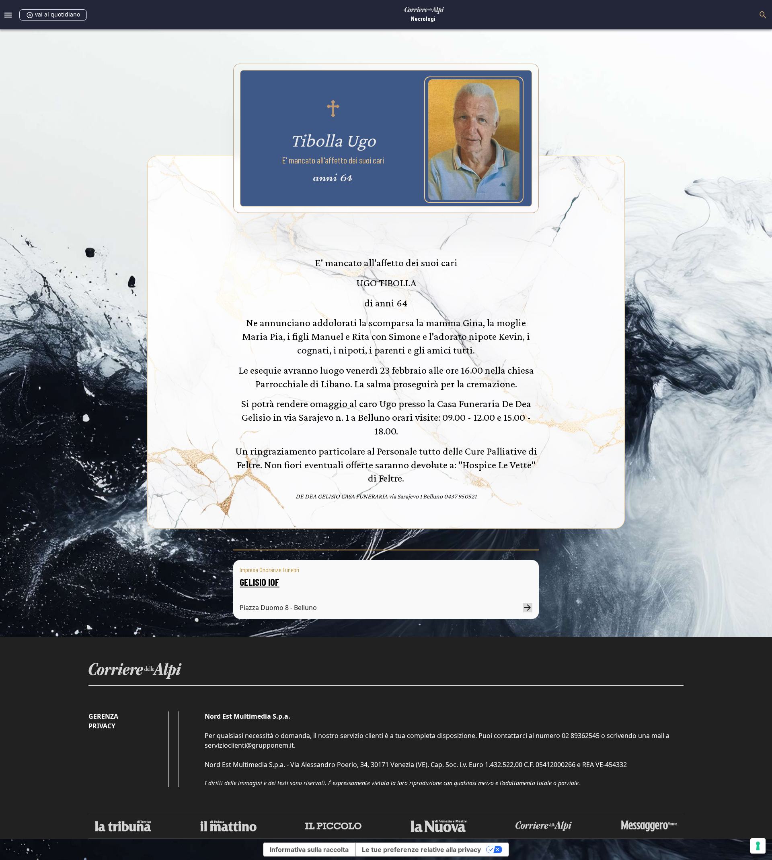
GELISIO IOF (259, 582)
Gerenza (103, 716)
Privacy (101, 725)
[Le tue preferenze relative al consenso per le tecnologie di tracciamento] (758, 846)
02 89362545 (581, 735)
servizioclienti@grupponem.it (249, 745)
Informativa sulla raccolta (309, 850)
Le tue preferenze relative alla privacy (421, 850)
